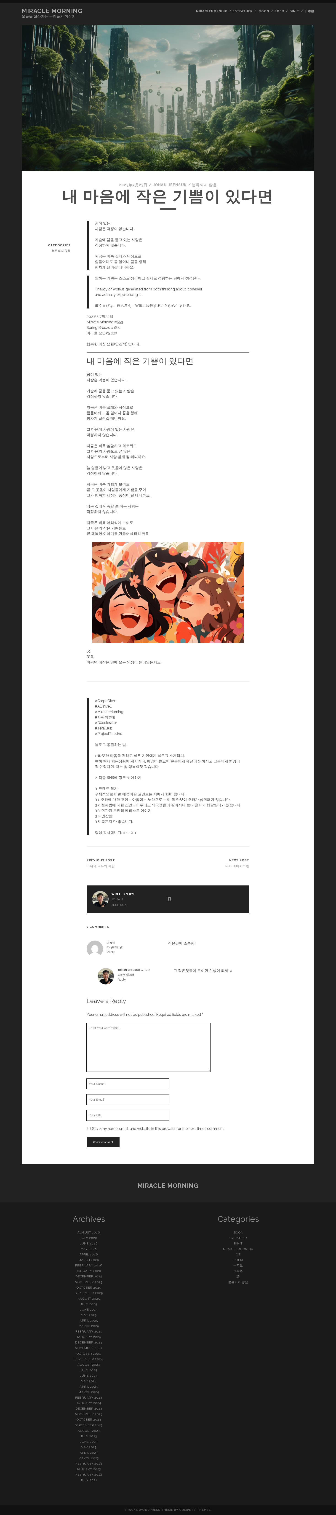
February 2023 (88, 1463)
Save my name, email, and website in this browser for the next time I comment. (158, 1128)
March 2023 (89, 1458)
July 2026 (88, 1238)
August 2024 (88, 1364)
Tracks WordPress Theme (148, 1510)
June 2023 (88, 1441)
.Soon (263, 11)
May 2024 (89, 1381)
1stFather (243, 11)
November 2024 (89, 1348)
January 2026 (88, 1271)
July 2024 (88, 1370)
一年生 (238, 1265)
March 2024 (88, 1392)
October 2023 (89, 1419)
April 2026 (89, 1254)
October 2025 (89, 1287)
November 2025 (89, 1282)
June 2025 (88, 1309)
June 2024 (89, 1375)
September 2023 (89, 1425)
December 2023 (88, 1408)
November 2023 (89, 1414)
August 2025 (89, 1298)
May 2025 (89, 1315)
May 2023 (89, 1447)
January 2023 (89, 1469)
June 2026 (89, 1243)
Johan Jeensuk (170, 185)
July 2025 (88, 1304)
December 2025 (88, 1276)
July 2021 (88, 1480)
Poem (279, 11)
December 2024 (88, 1342)
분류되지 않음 (204, 185)
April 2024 (89, 1386)
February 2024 (88, 1397)
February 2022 (88, 1474)
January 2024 (88, 1403)
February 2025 (88, 1331)
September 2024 (89, 1359)
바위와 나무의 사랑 (101, 866)
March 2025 (89, 1326)
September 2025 (89, 1293)
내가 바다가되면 (237, 866)
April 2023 (89, 1452)
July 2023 (88, 1436)
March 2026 (88, 1260)
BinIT (294, 11)
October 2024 (89, 1353)
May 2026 (89, 1249)
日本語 (309, 11)
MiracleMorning (212, 11)
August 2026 (88, 1232)
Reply (111, 952)
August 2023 (89, 1430)
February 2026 (89, 1265)
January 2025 (89, 1337)
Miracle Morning (52, 11)
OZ (238, 1254)
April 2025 (89, 1320)
